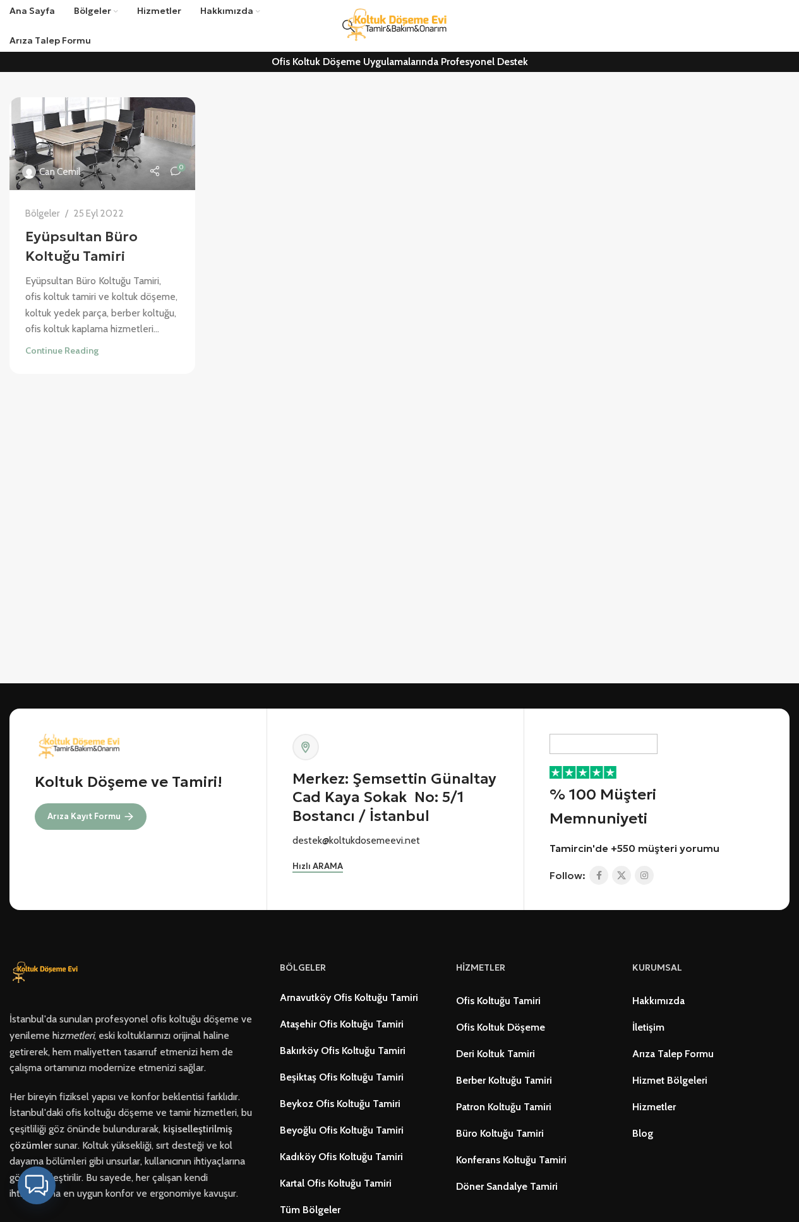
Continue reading (62, 350)
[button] (37, 1185)
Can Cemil (59, 171)
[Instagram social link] (644, 875)
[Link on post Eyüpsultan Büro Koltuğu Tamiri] (102, 143)
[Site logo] (399, 25)
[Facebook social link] (598, 875)
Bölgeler (42, 213)
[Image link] (47, 972)
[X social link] (621, 875)
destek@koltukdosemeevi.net (356, 840)
